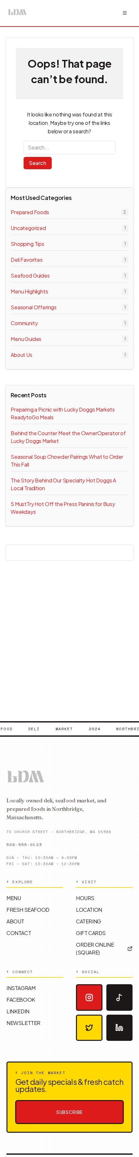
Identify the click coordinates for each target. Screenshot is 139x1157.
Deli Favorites (27, 259)
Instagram (20, 988)
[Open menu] (124, 12)
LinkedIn (17, 1011)
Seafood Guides (30, 275)
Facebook (20, 999)
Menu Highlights (29, 291)
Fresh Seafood (27, 909)
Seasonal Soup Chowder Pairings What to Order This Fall (67, 460)
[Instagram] (89, 997)
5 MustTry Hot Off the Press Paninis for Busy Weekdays (63, 508)
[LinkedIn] (119, 1028)
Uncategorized (28, 228)
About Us (21, 354)
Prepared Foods (30, 212)
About (15, 921)
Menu (13, 898)
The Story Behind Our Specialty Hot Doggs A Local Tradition (63, 484)
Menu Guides (26, 339)
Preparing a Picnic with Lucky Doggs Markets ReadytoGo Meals (63, 413)
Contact (18, 933)
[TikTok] (119, 997)
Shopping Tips (27, 243)
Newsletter (23, 1022)
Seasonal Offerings (34, 307)
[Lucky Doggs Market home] (17, 13)
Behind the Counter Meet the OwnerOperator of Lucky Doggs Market (68, 437)
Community (24, 323)
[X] (89, 1028)
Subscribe (69, 1112)
